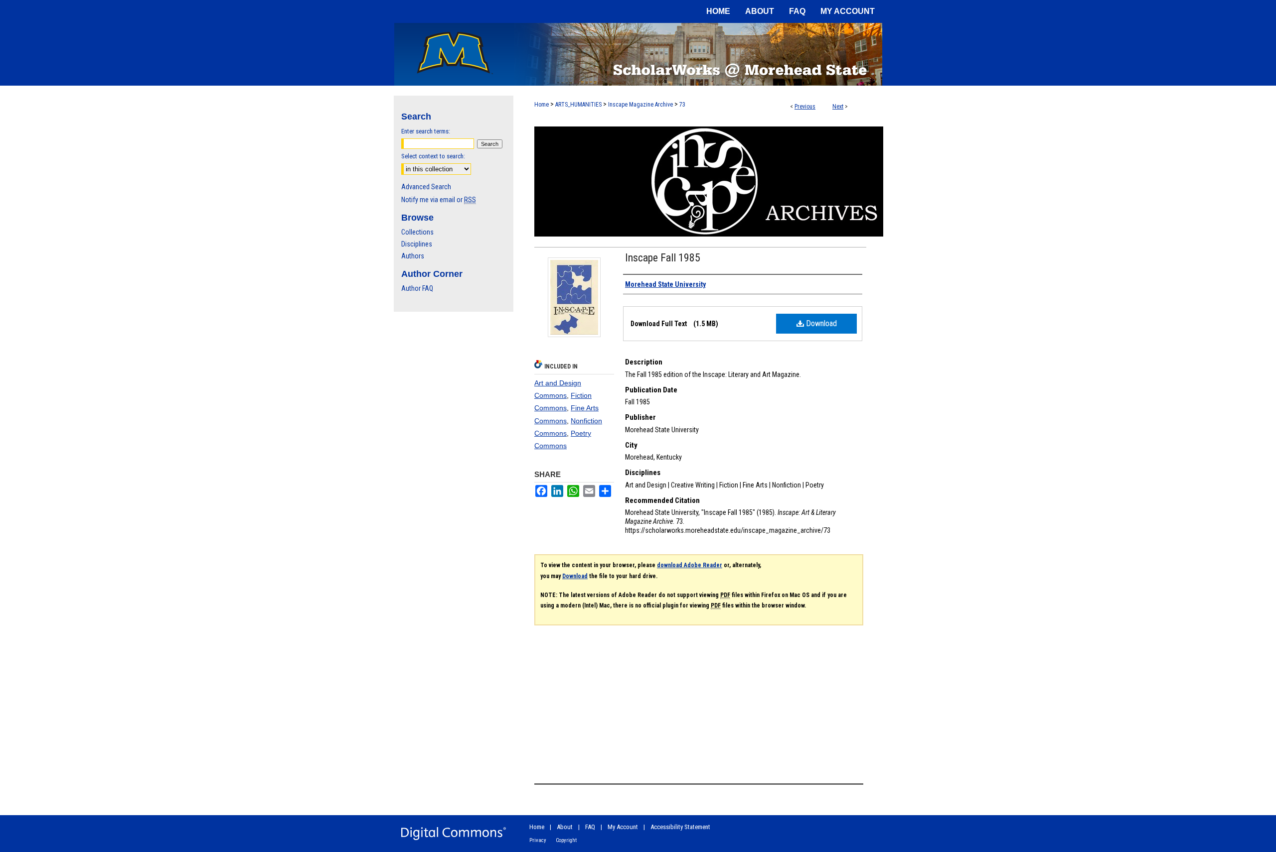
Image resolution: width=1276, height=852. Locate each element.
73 (682, 104)
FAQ (590, 827)
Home (541, 104)
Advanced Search (426, 187)
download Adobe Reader (689, 565)
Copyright (566, 840)
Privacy (537, 840)
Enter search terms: (425, 131)
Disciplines (416, 244)
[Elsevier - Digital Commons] (453, 834)
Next (837, 106)
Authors (412, 256)
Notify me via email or (438, 200)
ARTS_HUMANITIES (578, 104)
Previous (805, 106)
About (565, 827)
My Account (623, 827)
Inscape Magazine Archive (640, 104)
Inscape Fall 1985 (662, 257)
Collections (417, 232)
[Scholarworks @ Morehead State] (638, 54)
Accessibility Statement (680, 827)
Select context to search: (433, 156)
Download (820, 323)
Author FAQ (417, 288)
